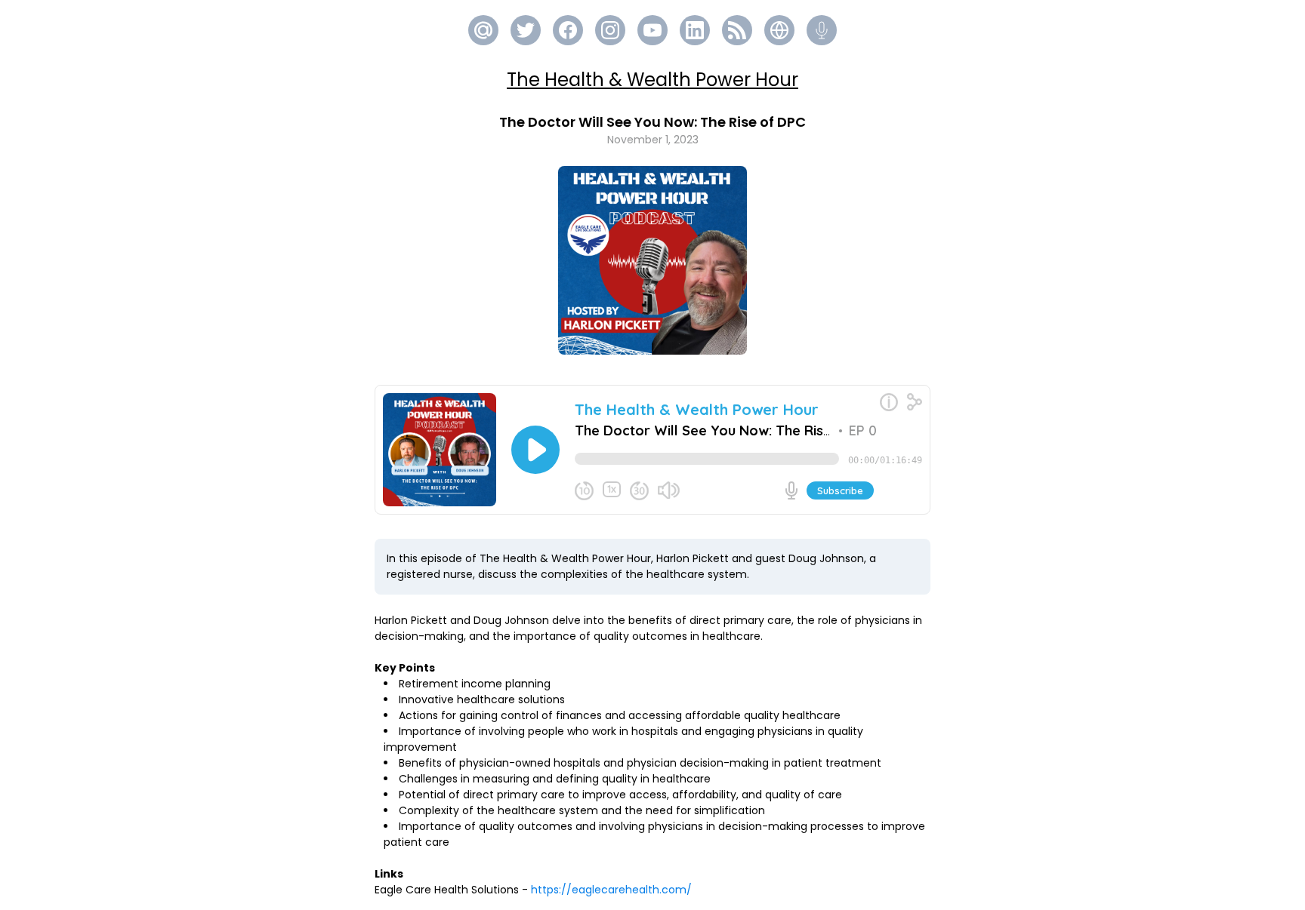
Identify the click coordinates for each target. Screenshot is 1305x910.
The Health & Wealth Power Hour (652, 79)
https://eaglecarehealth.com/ (611, 889)
